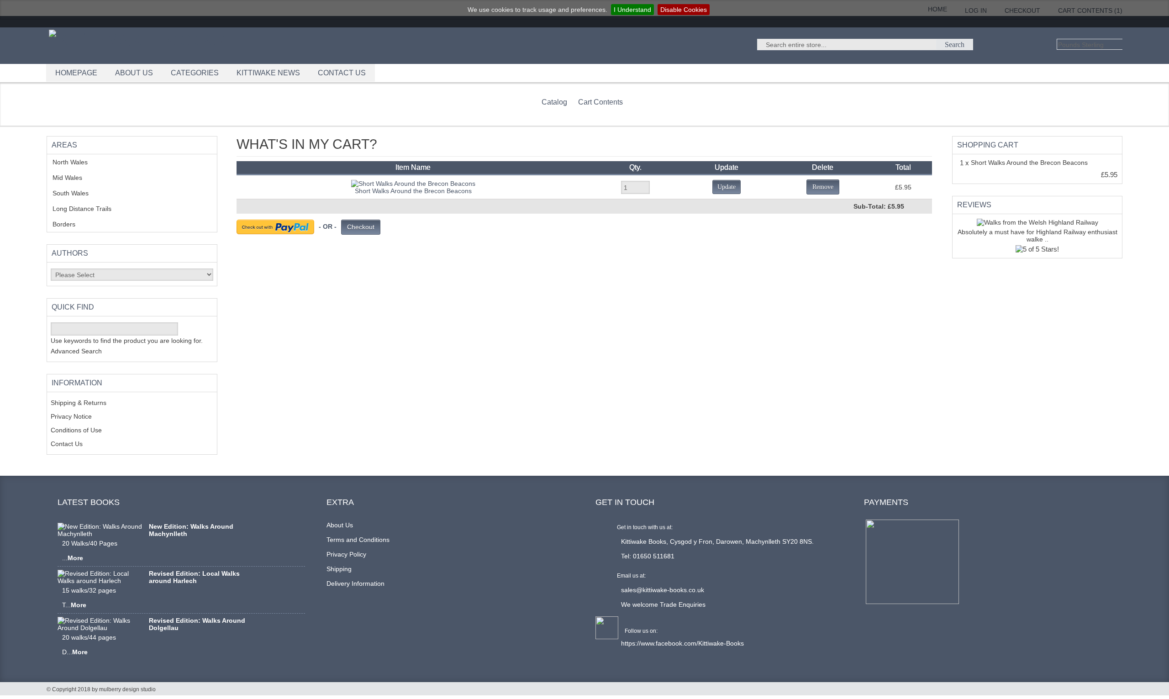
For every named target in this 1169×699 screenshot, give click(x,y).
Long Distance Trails (89, 208)
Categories (195, 73)
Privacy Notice (71, 416)
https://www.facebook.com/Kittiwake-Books (682, 643)
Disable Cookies (683, 9)
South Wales (77, 193)
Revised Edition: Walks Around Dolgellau (197, 624)
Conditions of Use (76, 430)
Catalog (554, 102)
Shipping (339, 569)
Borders (69, 224)
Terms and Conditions (358, 539)
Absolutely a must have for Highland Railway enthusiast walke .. (1037, 235)
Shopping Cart (987, 145)
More (75, 558)
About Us (339, 525)
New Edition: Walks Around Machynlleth (191, 530)
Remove (822, 187)
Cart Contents (600, 102)
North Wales (77, 162)
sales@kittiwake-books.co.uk (662, 590)
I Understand (632, 9)
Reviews (974, 205)
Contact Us (67, 443)
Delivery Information (355, 583)
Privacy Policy (346, 554)
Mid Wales (74, 177)
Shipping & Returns (78, 402)
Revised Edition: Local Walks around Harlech (194, 577)
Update (726, 187)
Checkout (360, 227)
